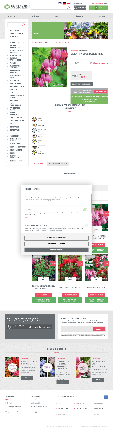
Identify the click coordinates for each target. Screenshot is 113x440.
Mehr (26, 218)
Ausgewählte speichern (56, 238)
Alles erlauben (56, 249)
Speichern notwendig (56, 243)
